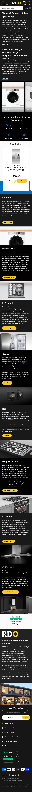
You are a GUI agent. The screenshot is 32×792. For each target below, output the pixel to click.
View (10, 180)
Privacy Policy (20, 780)
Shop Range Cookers (10, 490)
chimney (4, 524)
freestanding (20, 311)
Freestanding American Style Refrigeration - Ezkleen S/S (16, 169)
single (23, 361)
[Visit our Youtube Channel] (13, 775)
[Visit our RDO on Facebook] (10, 775)
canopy (15, 524)
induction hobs (23, 423)
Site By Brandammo (6, 789)
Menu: (26, 8)
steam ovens (20, 370)
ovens (9, 29)
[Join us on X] (15, 775)
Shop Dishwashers (9, 277)
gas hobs (10, 418)
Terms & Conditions (13, 780)
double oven (6, 363)
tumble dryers (9, 205)
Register (26, 717)
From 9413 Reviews (8, 762)
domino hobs (6, 429)
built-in (26, 570)
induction (12, 471)
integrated (5, 313)
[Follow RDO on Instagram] (18, 775)
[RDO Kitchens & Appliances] (16, 3)
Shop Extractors (8, 541)
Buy (22, 180)
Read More (5, 44)
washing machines (23, 203)
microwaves (25, 374)
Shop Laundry (8, 222)
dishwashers (21, 29)
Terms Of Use (5, 780)
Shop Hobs (7, 435)
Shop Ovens (7, 383)
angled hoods (20, 522)
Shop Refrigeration (9, 328)
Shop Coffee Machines (10, 592)
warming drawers (14, 374)
